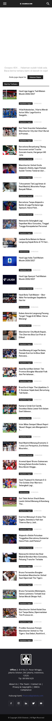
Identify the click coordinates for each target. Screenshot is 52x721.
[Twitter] (33, 703)
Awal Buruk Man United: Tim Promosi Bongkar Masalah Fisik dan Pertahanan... (33, 371)
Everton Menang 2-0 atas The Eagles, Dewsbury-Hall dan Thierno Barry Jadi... (32, 520)
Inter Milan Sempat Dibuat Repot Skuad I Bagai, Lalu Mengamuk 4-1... (33, 427)
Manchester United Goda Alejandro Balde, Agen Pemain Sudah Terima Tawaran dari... (32, 168)
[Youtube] (41, 703)
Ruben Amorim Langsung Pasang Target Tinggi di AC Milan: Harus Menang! (33, 316)
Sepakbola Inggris (26, 103)
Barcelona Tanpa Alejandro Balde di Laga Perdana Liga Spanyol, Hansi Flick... (31, 205)
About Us (13, 684)
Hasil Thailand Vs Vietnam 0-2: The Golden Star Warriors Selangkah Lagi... (33, 483)
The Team (24, 684)
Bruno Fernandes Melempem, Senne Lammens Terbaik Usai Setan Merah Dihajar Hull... (32, 594)
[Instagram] (18, 703)
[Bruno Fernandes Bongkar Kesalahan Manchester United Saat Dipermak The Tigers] (10, 576)
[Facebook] (11, 703)
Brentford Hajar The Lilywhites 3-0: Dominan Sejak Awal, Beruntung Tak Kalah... (34, 390)
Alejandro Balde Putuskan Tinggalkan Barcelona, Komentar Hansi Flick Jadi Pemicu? (34, 538)
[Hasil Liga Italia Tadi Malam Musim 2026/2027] (10, 261)
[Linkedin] (26, 703)
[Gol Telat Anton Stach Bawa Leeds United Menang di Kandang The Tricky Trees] (10, 502)
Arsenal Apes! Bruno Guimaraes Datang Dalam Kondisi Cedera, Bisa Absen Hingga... (33, 464)
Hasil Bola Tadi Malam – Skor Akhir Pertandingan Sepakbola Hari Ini (32, 297)
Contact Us (36, 684)
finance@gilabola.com (33, 695)
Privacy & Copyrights (22, 687)
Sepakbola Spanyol (26, 159)
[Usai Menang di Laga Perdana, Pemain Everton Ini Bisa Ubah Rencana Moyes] (10, 353)
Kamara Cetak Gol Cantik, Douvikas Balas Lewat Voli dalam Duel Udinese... (33, 409)
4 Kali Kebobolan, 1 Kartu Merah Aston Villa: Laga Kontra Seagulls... (33, 112)
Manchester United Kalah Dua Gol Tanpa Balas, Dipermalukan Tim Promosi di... (33, 612)
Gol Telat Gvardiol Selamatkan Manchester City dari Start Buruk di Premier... (34, 131)
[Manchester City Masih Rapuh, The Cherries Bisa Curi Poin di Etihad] (10, 335)
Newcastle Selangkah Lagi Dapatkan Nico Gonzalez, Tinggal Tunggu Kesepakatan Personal (34, 223)
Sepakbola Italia (25, 270)
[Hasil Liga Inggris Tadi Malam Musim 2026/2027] (10, 94)
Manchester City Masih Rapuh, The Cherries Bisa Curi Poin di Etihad (32, 334)
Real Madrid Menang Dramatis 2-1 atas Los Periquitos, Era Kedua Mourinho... (34, 446)
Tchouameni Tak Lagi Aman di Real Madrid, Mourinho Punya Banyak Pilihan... (32, 186)
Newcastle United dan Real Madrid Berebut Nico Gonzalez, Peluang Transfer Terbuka (33, 557)
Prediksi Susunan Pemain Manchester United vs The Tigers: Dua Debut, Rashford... (32, 631)
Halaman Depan (35, 77)
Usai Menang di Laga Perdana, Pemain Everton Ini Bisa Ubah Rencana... (32, 353)
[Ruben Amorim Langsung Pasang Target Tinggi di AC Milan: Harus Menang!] (10, 316)
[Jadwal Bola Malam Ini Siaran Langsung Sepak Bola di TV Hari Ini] (10, 242)
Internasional (24, 252)
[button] (48, 3)
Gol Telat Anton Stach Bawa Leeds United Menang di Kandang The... (34, 501)
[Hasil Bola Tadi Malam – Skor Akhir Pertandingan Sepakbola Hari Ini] (10, 298)
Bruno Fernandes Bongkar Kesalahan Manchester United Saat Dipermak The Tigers (32, 575)
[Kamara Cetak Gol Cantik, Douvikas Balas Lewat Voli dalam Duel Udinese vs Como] (10, 409)
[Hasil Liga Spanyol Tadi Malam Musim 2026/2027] (10, 279)
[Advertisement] (26, 37)
